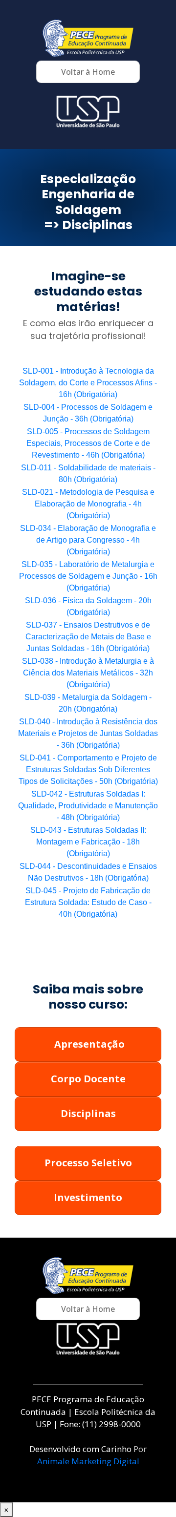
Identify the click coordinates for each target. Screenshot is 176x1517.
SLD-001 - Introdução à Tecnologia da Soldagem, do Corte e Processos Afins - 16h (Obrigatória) (88, 383)
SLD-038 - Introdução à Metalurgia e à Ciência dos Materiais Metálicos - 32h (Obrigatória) (88, 673)
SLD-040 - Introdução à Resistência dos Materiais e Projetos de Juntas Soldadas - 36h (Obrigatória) (88, 733)
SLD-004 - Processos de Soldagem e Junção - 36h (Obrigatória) (88, 413)
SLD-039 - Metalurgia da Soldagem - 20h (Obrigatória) (88, 703)
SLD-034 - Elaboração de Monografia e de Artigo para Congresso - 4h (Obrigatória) (88, 540)
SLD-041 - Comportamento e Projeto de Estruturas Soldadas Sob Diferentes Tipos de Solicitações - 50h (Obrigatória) (88, 769)
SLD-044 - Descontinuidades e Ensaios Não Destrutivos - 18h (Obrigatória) (88, 872)
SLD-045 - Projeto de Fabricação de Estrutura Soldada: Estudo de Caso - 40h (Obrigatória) (88, 902)
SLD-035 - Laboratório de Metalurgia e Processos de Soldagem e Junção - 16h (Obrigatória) (88, 576)
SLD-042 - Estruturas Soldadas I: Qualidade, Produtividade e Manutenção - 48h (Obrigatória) (88, 806)
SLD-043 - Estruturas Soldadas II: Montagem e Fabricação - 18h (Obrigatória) (88, 842)
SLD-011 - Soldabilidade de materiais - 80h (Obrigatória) (88, 474)
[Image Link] (88, 38)
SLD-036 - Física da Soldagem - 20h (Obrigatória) (88, 606)
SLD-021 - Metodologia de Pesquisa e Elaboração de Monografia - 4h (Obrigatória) (88, 504)
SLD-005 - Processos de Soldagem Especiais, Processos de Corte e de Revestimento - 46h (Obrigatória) (88, 443)
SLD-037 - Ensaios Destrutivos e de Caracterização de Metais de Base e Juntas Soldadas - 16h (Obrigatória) (88, 637)
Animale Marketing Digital (88, 1461)
